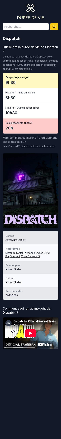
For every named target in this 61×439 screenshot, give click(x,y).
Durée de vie (30, 17)
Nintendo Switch (14, 252)
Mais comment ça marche (19, 137)
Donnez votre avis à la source (38, 146)
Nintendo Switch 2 (35, 252)
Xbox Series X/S (30, 256)
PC (48, 252)
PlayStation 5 (12, 256)
